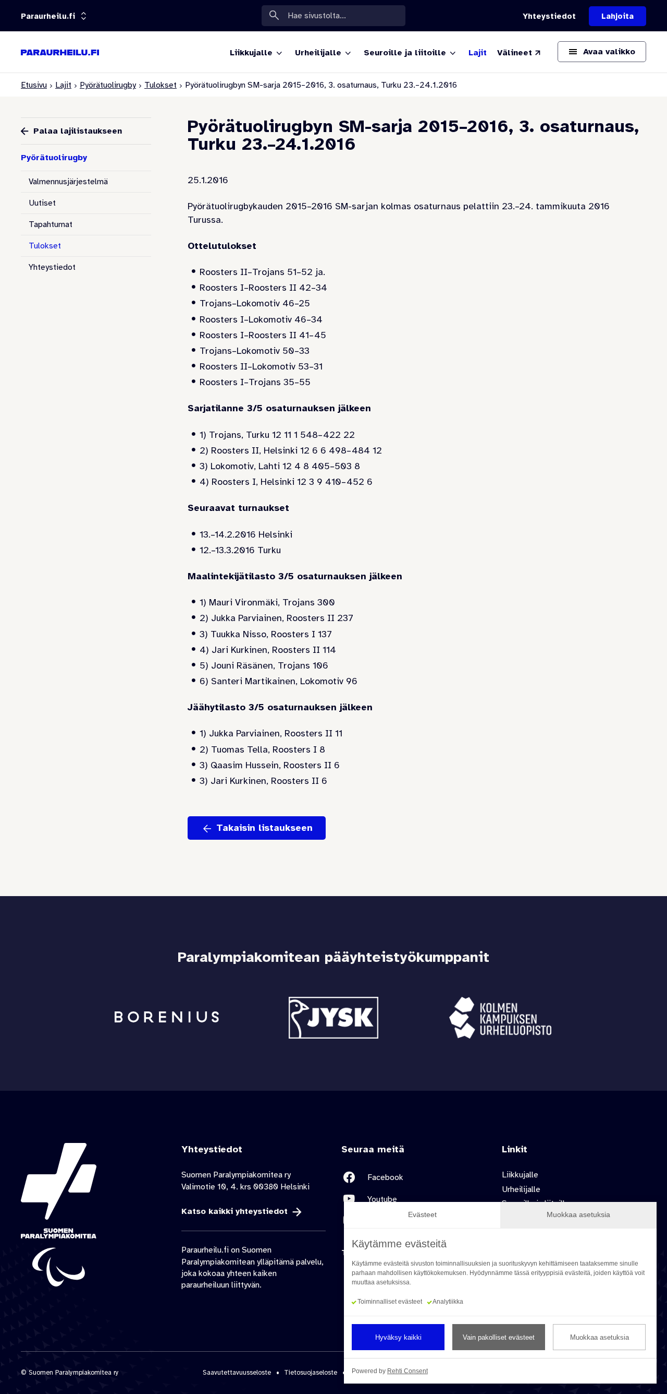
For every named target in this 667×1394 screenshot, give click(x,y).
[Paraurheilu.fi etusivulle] (60, 52)
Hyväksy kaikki (398, 1337)
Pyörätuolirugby (108, 85)
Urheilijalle (521, 1189)
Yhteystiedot (52, 267)
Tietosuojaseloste (310, 1372)
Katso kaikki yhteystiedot (234, 1211)
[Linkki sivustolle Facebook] (413, 1177)
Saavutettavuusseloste (237, 1372)
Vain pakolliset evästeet (499, 1337)
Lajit (63, 85)
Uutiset (42, 203)
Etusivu (34, 85)
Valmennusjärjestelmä (68, 181)
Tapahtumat (50, 224)
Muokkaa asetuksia (599, 1337)
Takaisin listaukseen (264, 827)
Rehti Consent (407, 1371)
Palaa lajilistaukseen (77, 131)
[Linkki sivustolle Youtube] (413, 1199)
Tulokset (160, 85)
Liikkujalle (520, 1175)
